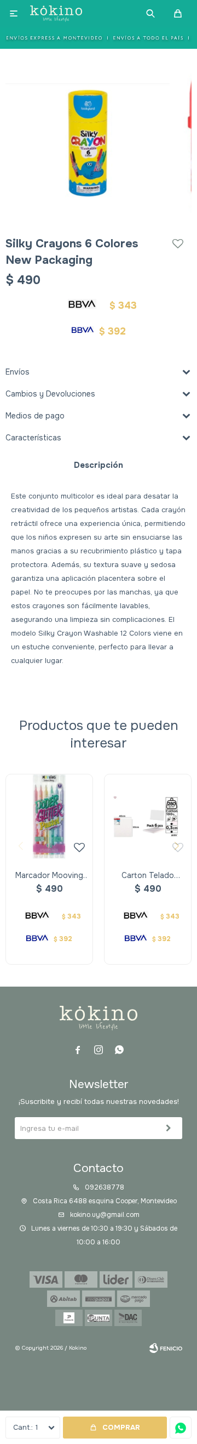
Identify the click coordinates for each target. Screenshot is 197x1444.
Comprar (121, 1427)
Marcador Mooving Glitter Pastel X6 (49, 875)
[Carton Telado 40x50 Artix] (148, 818)
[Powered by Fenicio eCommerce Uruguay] (165, 1348)
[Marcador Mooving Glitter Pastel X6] (49, 818)
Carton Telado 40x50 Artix (147, 875)
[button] (150, 14)
